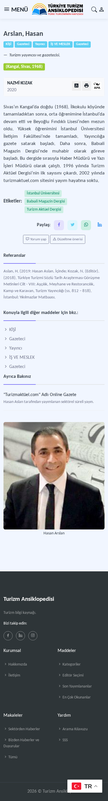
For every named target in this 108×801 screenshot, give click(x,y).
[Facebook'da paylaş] (59, 225)
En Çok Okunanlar (76, 697)
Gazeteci (16, 339)
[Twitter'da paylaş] (72, 225)
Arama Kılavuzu (75, 729)
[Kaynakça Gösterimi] (97, 86)
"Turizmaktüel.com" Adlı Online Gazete (39, 395)
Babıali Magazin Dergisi (46, 201)
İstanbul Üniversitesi (43, 193)
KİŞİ (12, 330)
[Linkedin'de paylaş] (99, 225)
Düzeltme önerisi (69, 239)
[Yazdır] (86, 86)
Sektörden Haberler (23, 729)
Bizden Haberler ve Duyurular (21, 743)
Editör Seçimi (73, 675)
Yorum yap (37, 239)
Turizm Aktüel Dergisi (44, 209)
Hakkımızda (17, 664)
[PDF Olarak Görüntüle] (76, 86)
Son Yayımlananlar (77, 686)
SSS (65, 740)
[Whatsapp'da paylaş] (86, 225)
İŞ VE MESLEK (21, 357)
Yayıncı (15, 348)
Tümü (12, 757)
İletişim (13, 675)
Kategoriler (71, 664)
